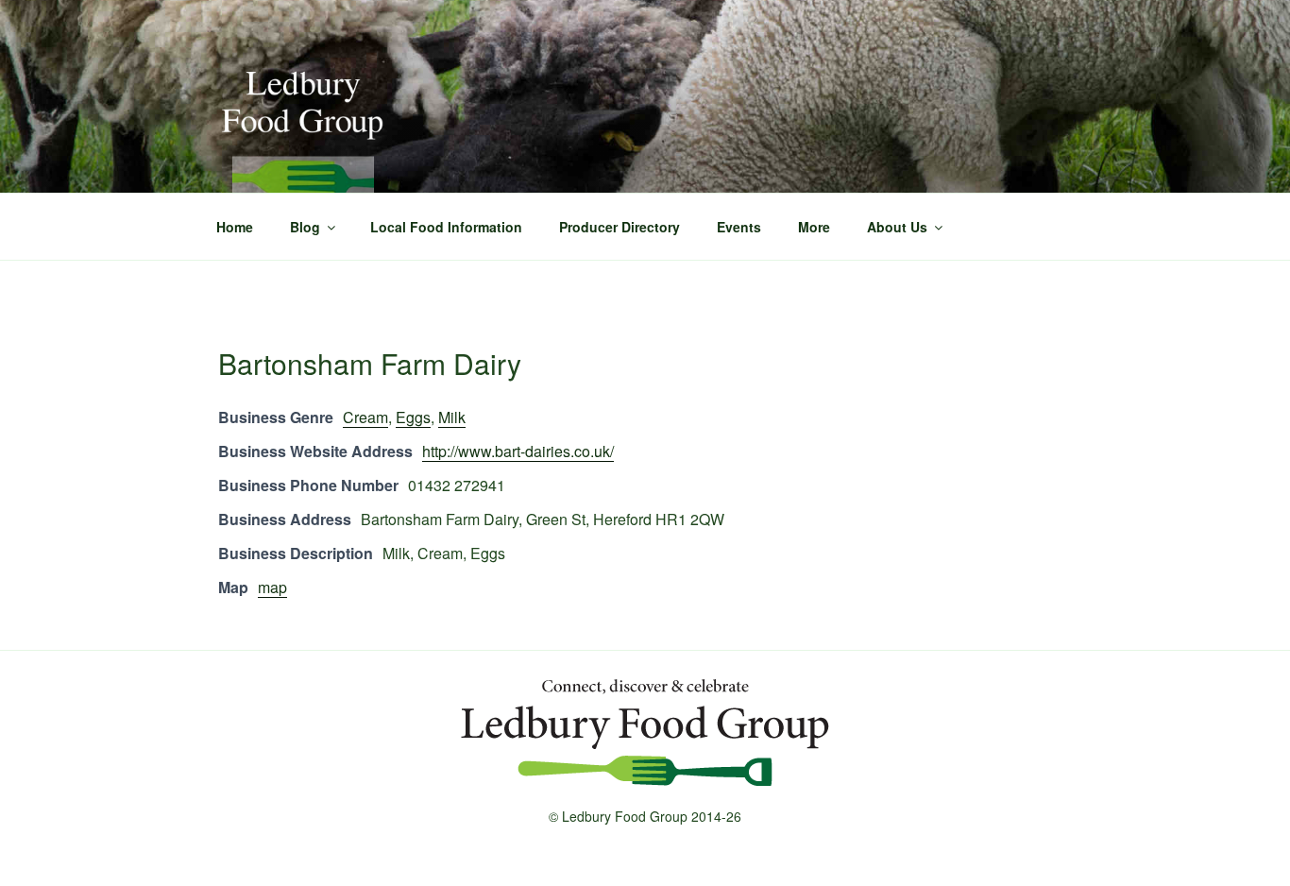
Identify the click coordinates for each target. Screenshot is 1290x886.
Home (234, 226)
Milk (452, 417)
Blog (305, 226)
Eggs (413, 417)
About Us (897, 226)
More (814, 226)
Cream (365, 417)
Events (739, 226)
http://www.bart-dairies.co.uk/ (518, 451)
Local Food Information (446, 226)
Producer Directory (619, 226)
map (272, 587)
